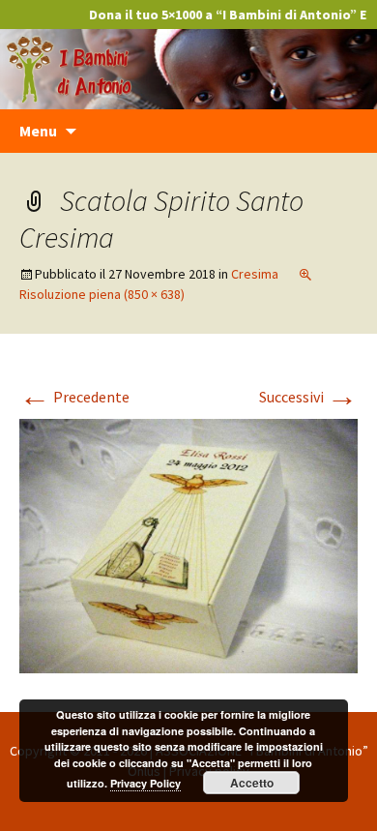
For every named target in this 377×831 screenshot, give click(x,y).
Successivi (308, 396)
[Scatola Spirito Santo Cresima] (188, 543)
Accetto (252, 782)
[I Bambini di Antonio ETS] (188, 66)
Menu (38, 130)
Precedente (74, 396)
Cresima (254, 273)
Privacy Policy (145, 783)
